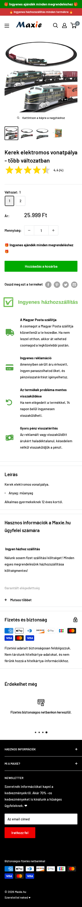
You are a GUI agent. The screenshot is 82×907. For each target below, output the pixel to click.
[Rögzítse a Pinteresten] (57, 284)
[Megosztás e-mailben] (74, 284)
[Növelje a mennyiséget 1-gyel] (53, 230)
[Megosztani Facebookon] (48, 284)
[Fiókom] (64, 25)
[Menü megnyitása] (7, 26)
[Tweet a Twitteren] (65, 284)
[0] (74, 25)
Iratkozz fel (19, 832)
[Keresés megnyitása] (55, 25)
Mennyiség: (13, 230)
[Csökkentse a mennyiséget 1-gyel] (29, 230)
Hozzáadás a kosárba (41, 266)
